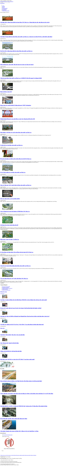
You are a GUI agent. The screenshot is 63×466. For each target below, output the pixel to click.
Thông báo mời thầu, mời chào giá (7, 288)
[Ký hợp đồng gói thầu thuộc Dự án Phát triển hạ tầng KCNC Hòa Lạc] (7, 250)
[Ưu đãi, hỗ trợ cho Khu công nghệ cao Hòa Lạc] (7, 143)
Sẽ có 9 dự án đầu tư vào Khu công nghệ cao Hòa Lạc (12, 172)
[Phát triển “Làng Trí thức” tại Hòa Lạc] (7, 237)
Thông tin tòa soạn (3, 455)
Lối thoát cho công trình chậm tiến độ (9, 225)
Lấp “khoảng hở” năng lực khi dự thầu (9, 343)
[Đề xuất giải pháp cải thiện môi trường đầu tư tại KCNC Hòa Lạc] (7, 156)
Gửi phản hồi (2, 293)
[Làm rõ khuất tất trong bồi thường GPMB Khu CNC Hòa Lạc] (7, 209)
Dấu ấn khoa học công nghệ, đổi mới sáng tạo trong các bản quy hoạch (16, 64)
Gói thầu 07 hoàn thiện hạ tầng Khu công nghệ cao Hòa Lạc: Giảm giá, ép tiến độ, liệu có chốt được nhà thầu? (26, 36)
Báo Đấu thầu (2, 3)
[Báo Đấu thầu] (5, 454)
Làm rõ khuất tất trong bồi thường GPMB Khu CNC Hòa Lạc (15, 211)
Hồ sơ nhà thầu (4, 9)
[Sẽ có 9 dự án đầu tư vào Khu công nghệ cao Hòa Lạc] (7, 170)
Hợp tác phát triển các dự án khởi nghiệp (10, 198)
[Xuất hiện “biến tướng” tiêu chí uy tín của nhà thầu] (4, 332)
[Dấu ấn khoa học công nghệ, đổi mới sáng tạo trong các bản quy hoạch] (7, 62)
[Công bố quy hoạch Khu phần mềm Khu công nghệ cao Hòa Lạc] (7, 263)
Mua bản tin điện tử (28, 455)
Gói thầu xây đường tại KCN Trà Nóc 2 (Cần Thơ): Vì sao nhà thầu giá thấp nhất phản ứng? (22, 324)
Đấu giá (3, 7)
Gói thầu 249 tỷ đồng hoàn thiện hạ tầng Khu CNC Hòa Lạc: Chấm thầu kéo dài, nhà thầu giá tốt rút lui (24, 22)
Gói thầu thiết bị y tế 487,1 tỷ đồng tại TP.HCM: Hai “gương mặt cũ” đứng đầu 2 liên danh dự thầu (23, 406)
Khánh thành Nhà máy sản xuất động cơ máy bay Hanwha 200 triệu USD (17, 118)
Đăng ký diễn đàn (33, 455)
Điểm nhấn (2, 328)
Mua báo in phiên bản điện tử (20, 455)
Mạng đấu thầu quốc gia (3, 1)
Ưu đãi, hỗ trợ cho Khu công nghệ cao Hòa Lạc (11, 145)
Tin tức (3, 5)
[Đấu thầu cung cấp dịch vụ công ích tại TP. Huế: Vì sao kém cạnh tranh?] (4, 357)
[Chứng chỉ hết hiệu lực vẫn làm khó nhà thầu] (4, 349)
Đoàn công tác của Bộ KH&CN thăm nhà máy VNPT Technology (15, 105)
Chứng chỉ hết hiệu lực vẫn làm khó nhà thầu (11, 351)
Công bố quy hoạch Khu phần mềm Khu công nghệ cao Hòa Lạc (15, 265)
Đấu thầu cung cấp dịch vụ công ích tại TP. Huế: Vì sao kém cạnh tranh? (17, 359)
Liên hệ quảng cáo (8, 455)
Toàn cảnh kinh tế (4, 8)
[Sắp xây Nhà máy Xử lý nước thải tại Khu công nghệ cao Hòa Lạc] (7, 183)
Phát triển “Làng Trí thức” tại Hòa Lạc (9, 239)
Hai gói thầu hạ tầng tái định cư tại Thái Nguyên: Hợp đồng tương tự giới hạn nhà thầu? (21, 381)
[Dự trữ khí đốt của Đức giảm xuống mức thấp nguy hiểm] (9, 416)
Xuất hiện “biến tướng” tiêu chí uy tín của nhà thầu (12, 334)
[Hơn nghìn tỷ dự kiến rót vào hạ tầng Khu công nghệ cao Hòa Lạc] (7, 130)
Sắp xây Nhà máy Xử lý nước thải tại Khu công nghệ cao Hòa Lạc (15, 185)
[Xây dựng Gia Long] (5, 436)
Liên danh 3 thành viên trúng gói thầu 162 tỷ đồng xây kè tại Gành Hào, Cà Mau (19, 431)
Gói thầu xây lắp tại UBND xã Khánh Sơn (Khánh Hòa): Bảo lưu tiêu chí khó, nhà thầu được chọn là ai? (24, 316)
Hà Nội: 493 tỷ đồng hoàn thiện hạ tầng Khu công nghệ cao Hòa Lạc (16, 51)
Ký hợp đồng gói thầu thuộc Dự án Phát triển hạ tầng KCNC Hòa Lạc (16, 252)
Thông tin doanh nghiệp (5, 10)
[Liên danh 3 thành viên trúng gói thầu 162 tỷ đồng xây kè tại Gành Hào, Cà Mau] (9, 429)
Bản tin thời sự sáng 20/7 (6, 91)
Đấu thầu (3, 6)
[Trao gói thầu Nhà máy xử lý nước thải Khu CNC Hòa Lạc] (7, 276)
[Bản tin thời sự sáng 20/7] (7, 89)
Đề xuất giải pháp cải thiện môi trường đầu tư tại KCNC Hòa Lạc (15, 158)
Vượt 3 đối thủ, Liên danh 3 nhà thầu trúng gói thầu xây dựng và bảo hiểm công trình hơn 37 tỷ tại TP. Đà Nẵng (26, 393)
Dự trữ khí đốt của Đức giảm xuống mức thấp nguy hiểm (13, 418)
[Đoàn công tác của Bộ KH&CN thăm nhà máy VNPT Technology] (7, 103)
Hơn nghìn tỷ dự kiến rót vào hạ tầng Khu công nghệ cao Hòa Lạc (15, 132)
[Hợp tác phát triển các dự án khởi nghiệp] (7, 196)
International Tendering (5, 287)
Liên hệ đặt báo (14, 455)
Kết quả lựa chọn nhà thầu (6, 286)
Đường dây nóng (3, 291)
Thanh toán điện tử (10, 1)
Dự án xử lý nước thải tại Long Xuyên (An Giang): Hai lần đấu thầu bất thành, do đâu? (20, 308)
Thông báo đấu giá (5, 289)
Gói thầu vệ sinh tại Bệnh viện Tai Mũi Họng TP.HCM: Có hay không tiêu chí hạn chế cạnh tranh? (23, 299)
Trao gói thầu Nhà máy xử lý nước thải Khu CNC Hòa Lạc (14, 278)
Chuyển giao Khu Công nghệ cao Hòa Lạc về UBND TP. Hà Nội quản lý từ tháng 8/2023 (21, 78)
